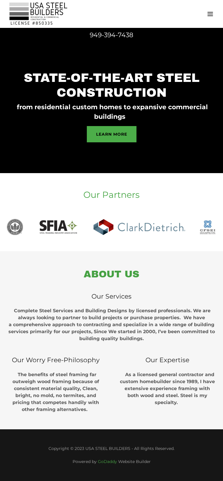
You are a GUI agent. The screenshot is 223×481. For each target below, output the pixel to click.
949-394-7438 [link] (111, 35)
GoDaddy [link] (107, 461)
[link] (40, 14)
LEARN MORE (111, 134)
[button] (210, 14)
